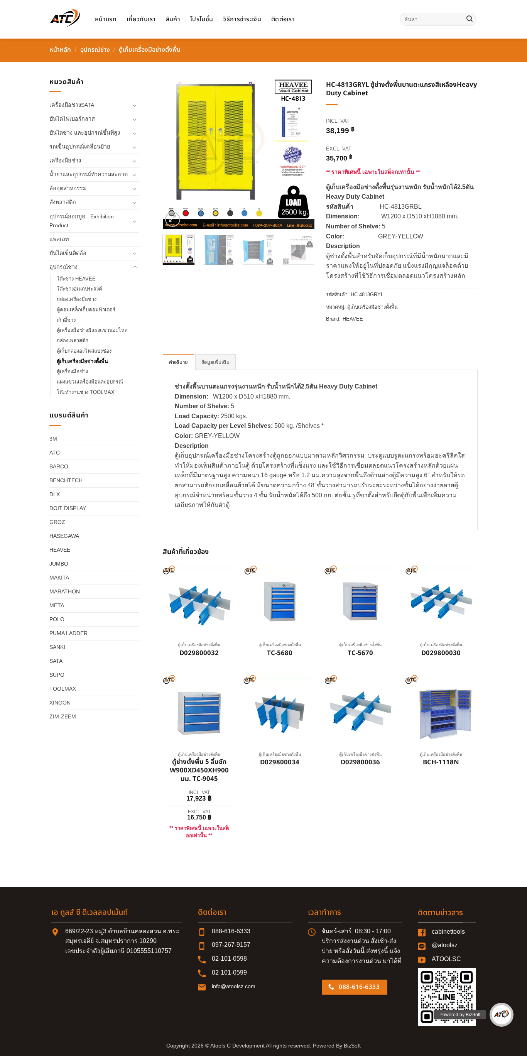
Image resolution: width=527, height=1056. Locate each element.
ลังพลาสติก (62, 202)
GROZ (57, 522)
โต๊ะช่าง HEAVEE (76, 279)
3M (53, 439)
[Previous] (175, 153)
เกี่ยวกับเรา (141, 19)
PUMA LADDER (68, 633)
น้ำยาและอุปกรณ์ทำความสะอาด (88, 174)
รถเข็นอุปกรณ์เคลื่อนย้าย (79, 147)
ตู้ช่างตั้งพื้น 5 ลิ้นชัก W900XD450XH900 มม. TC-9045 (199, 770)
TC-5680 (279, 653)
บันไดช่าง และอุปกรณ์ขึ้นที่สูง (84, 133)
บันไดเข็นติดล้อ (67, 253)
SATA (55, 661)
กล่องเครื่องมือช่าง (76, 299)
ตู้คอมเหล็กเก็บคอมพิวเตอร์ (86, 310)
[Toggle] (134, 105)
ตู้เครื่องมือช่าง (72, 371)
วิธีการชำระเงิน (242, 19)
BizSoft (352, 1045)
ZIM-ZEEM (62, 716)
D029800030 (441, 653)
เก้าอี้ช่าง (66, 320)
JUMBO (58, 564)
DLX (54, 494)
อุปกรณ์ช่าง (95, 49)
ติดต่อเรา (283, 19)
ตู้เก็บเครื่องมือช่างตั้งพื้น (150, 49)
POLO (56, 619)
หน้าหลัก (60, 49)
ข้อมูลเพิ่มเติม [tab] (215, 362)
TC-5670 (360, 653)
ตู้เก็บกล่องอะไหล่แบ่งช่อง (84, 351)
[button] (172, 219)
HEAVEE (59, 550)
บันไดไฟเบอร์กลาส (72, 119)
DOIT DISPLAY (67, 508)
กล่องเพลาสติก (72, 340)
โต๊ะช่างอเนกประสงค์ (79, 289)
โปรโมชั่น (201, 19)
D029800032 (199, 653)
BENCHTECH (66, 480)
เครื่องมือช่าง (65, 160)
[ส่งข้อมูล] (469, 19)
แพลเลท (59, 239)
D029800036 (360, 763)
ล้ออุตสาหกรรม (67, 188)
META (56, 605)
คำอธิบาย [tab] (178, 362)
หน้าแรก (106, 19)
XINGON (60, 702)
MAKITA (59, 577)
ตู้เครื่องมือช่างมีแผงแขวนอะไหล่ (92, 330)
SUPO (56, 675)
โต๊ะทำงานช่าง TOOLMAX (86, 392)
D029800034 (279, 763)
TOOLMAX (62, 689)
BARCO (58, 466)
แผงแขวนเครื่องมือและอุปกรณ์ (90, 382)
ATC (54, 452)
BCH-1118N (441, 763)
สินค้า (173, 19)
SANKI (57, 647)
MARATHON (64, 591)
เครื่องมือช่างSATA (71, 105)
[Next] (302, 153)
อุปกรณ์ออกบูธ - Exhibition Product (81, 220)
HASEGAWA (64, 536)
